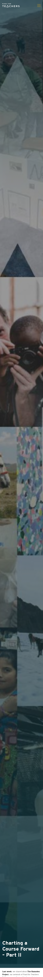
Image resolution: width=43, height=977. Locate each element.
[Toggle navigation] (39, 5)
